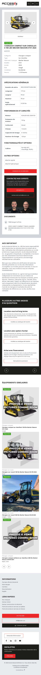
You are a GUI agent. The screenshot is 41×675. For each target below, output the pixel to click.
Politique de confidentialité (20, 665)
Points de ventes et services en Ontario (13, 609)
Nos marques (6, 599)
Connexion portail (21, 625)
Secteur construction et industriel (12, 604)
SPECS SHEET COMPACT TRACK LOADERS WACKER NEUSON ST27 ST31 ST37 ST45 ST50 (21, 228)
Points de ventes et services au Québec (13, 606)
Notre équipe (6, 584)
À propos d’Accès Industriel (10, 582)
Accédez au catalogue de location (20, 322)
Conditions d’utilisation (20, 667)
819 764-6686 (20, 615)
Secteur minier (6, 602)
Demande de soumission (20, 171)
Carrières (4, 587)
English (4, 591)
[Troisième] (20, 670)
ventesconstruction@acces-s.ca (20, 195)
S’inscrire (10, 656)
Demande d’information (14, 635)
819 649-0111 (20, 190)
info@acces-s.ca (20, 620)
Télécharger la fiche (14, 222)
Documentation (6, 589)
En (33, 3)
